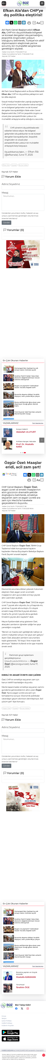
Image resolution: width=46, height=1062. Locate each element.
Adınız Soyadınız (11, 184)
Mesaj (5, 192)
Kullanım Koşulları (8, 1025)
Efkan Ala (6, 94)
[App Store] (23, 1039)
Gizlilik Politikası (7, 1023)
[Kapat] (43, 1055)
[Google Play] (23, 1032)
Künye (4, 1016)
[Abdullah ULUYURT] (7, 432)
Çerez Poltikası (7, 1021)
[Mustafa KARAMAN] (7, 975)
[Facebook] (16, 1008)
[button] (4, 440)
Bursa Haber (23, 165)
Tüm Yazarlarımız (37, 423)
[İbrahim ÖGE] (7, 988)
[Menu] (42, 3)
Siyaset (14, 165)
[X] (22, 1008)
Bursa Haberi (25, 708)
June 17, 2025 (26, 154)
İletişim (4, 1018)
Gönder (6, 223)
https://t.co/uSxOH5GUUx (16, 661)
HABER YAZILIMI (7, 1050)
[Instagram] (27, 1008)
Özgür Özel (30, 487)
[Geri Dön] (4, 3)
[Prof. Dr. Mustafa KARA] (7, 444)
